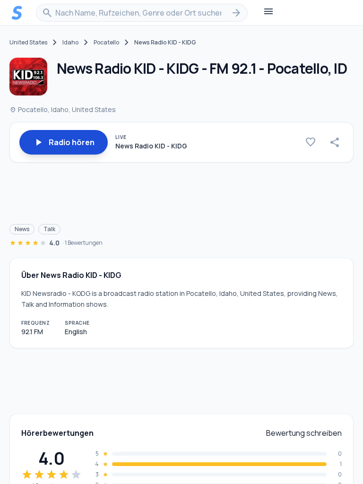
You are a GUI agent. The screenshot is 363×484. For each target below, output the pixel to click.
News (22, 229)
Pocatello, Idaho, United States (62, 109)
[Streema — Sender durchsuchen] (17, 12)
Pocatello (106, 42)
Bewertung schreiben (304, 433)
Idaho (70, 42)
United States (28, 42)
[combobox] (142, 13)
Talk (49, 229)
